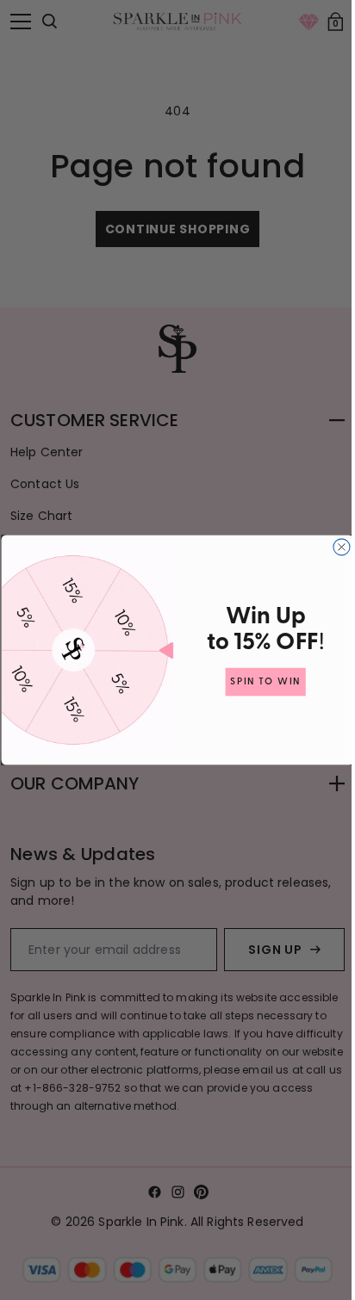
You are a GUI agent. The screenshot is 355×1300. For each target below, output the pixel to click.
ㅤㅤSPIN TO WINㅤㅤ (259, 681)
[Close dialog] (335, 547)
